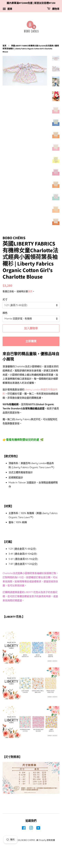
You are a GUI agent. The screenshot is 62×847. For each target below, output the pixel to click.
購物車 (55, 9)
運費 (30, 291)
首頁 (4, 45)
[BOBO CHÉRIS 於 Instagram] (31, 828)
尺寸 (5, 299)
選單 (9, 8)
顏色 (5, 312)
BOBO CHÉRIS (28, 840)
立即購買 (31, 341)
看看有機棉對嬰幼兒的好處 (22, 440)
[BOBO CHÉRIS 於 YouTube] (38, 828)
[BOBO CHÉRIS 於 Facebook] (24, 828)
